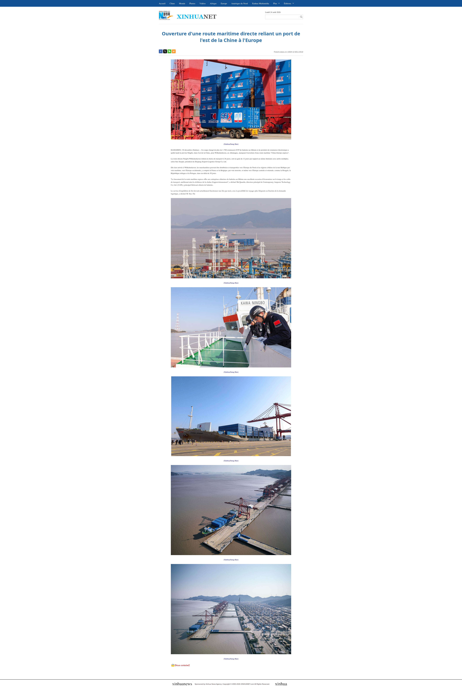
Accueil (162, 3)
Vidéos (202, 3)
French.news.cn (280, 52)
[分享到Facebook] (161, 51)
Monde (182, 3)
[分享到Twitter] (165, 51)
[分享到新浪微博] (174, 51)
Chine (172, 3)
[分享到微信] (169, 51)
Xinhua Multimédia (260, 3)
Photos (192, 3)
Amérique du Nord (239, 3)
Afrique (213, 3)
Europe (224, 3)
